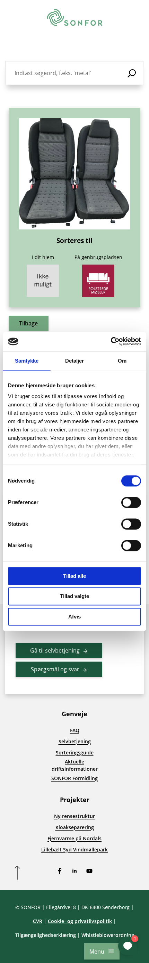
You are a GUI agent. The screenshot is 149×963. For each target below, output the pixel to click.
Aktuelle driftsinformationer (75, 765)
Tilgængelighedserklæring (45, 935)
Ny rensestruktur (74, 816)
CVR (37, 921)
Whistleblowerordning (107, 935)
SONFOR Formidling (74, 778)
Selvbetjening (75, 741)
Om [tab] (122, 361)
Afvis (74, 617)
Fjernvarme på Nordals (74, 838)
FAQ (74, 730)
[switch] (131, 502)
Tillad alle (74, 576)
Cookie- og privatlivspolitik (80, 921)
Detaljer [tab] (74, 361)
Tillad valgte (74, 596)
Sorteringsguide (75, 752)
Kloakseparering (74, 827)
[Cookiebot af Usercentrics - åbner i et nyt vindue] (110, 341)
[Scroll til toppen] (17, 872)
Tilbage (28, 323)
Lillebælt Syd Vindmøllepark (74, 849)
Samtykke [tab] (27, 361)
